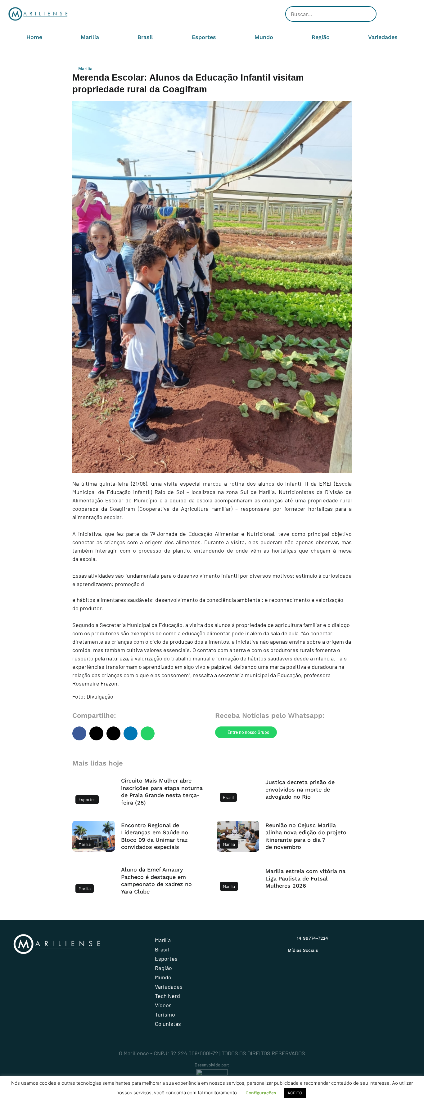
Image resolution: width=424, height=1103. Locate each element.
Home (34, 37)
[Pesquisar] (368, 14)
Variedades (383, 37)
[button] (79, 733)
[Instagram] (383, 14)
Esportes (204, 37)
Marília (90, 37)
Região (321, 37)
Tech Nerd (167, 995)
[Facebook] (392, 14)
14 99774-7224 (312, 938)
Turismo (165, 1014)
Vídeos (163, 1005)
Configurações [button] (261, 1092)
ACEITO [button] (294, 1093)
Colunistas (168, 1023)
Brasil (145, 37)
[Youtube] (401, 14)
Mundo (264, 37)
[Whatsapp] (411, 14)
